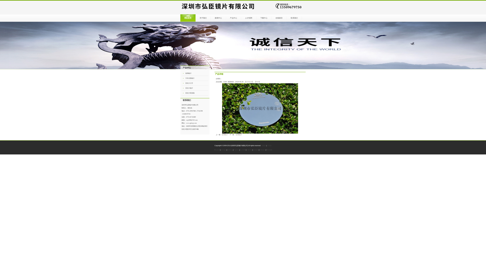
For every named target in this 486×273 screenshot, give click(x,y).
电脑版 (263, 145)
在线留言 (279, 18)
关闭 (257, 82)
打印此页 (249, 82)
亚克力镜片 (189, 88)
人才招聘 (248, 18)
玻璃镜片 (188, 73)
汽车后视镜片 (190, 78)
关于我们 (203, 18)
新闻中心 (218, 18)
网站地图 (269, 150)
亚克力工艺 (189, 83)
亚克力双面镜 (190, 93)
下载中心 (263, 18)
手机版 (269, 145)
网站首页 (187, 18)
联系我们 (294, 18)
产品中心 (233, 18)
